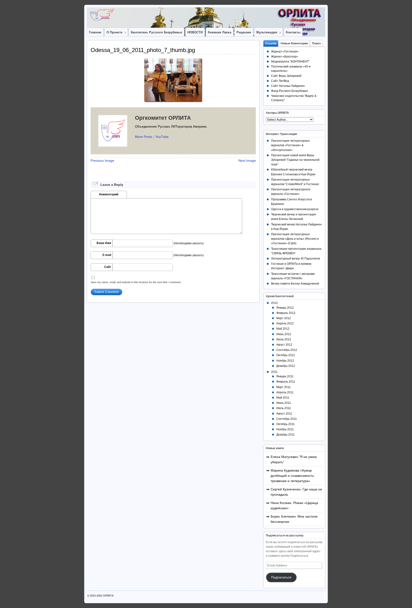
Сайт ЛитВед (280, 81)
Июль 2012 (283, 339)
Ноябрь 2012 (285, 360)
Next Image (247, 160)
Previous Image (102, 160)
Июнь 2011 (283, 403)
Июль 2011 (283, 408)
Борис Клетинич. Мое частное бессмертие (294, 519)
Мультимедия (266, 32)
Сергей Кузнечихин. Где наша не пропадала (296, 491)
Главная (95, 32)
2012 (274, 303)
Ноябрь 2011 (285, 429)
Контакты (293, 32)
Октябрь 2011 (285, 424)
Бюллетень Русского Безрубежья (156, 32)
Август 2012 (284, 344)
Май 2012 (282, 328)
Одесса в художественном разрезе (295, 209)
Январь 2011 (285, 376)
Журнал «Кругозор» (284, 56)
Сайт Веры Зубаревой (286, 76)
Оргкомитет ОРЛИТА (163, 118)
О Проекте (114, 32)
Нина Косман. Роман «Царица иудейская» (294, 505)
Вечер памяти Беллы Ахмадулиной (295, 283)
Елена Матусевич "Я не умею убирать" (294, 459)
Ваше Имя (104, 243)
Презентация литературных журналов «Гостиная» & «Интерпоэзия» (290, 145)
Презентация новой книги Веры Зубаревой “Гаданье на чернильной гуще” (295, 160)
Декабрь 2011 (285, 434)
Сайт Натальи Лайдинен (288, 86)
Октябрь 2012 (285, 355)
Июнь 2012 (283, 334)
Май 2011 (282, 397)
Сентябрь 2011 (286, 419)
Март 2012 (283, 318)
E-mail (107, 255)
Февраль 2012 (285, 313)
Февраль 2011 (285, 381)
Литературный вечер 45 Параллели (295, 258)
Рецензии (244, 32)
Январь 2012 (285, 307)
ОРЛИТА (108, 595)
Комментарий (108, 194)
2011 (274, 372)
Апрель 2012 (285, 323)
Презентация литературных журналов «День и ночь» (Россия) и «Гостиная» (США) (295, 239)
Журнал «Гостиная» (285, 51)
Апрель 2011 (285, 392)
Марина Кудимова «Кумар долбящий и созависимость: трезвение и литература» (293, 475)
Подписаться (281, 577)
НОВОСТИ (195, 32)
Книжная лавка (219, 32)
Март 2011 (283, 387)
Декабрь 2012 (285, 366)
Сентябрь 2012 (286, 350)
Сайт (107, 267)
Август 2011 (284, 413)
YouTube (162, 137)
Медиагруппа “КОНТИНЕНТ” (290, 61)
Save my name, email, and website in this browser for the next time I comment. (136, 282)
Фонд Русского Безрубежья (289, 91)
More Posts (143, 137)
